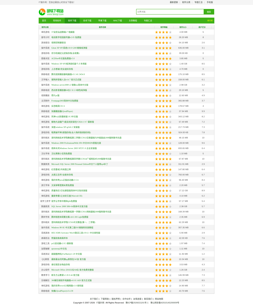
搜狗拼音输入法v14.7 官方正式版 (66, 80)
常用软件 (57, 20)
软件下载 (72, 20)
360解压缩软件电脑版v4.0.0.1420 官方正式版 (71, 280)
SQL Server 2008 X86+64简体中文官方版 (69, 206)
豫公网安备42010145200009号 (165, 302)
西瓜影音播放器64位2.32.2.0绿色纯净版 (69, 90)
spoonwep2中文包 (59, 249)
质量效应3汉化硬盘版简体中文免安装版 (69, 190)
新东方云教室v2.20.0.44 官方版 (65, 275)
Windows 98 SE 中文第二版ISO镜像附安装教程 (72, 227)
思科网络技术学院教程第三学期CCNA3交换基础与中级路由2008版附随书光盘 (86, 138)
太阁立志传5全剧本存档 (62, 175)
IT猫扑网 (100, 302)
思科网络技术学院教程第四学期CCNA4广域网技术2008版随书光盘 (81, 159)
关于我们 (94, 299)
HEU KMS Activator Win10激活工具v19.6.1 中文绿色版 (75, 233)
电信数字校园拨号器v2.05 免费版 (66, 37)
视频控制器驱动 (58, 43)
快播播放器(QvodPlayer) (62, 111)
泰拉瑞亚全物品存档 (60, 264)
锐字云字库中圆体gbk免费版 (64, 201)
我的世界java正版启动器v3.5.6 (64, 180)
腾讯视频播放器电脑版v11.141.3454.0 (68, 74)
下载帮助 (105, 299)
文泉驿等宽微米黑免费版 (62, 185)
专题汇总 (198, 2)
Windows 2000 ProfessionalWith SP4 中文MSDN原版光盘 (76, 143)
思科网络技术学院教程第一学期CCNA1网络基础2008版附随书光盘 (81, 212)
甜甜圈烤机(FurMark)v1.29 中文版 (66, 254)
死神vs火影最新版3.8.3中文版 (64, 117)
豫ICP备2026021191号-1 (137, 302)
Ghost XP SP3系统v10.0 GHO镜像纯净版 (69, 48)
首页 (44, 20)
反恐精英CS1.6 (58, 106)
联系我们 (148, 299)
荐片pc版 (55, 95)
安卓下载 (87, 20)
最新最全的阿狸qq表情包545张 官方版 (68, 259)
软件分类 (186, 2)
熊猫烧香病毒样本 (59, 238)
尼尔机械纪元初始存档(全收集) (65, 53)
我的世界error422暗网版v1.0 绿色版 (67, 286)
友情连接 (137, 299)
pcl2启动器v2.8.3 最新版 (62, 243)
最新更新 (174, 2)
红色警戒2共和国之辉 (61, 169)
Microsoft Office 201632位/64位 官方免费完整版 (72, 270)
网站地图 (159, 299)
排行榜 (210, 21)
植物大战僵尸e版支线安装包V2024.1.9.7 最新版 (72, 122)
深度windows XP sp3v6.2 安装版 (65, 127)
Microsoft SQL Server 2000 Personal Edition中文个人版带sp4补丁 (79, 164)
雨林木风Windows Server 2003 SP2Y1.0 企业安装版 (74, 148)
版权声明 (116, 299)
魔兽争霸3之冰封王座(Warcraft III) (66, 196)
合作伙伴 (126, 299)
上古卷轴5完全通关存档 (62, 69)
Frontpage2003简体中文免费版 (64, 101)
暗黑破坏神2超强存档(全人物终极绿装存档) (71, 132)
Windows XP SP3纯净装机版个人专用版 (69, 64)
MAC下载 (117, 20)
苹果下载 (102, 20)
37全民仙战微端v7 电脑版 (63, 32)
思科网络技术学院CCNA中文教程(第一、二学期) (73, 222)
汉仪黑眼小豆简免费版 (61, 153)
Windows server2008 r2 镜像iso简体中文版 (69, 85)
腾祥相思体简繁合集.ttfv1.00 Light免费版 (69, 217)
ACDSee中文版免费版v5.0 (63, 58)
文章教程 (133, 20)
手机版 (210, 2)
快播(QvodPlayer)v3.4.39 (62, 291)
